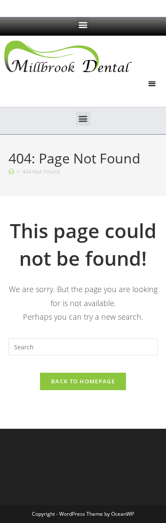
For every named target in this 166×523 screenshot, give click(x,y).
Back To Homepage (83, 381)
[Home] (11, 171)
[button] (83, 24)
